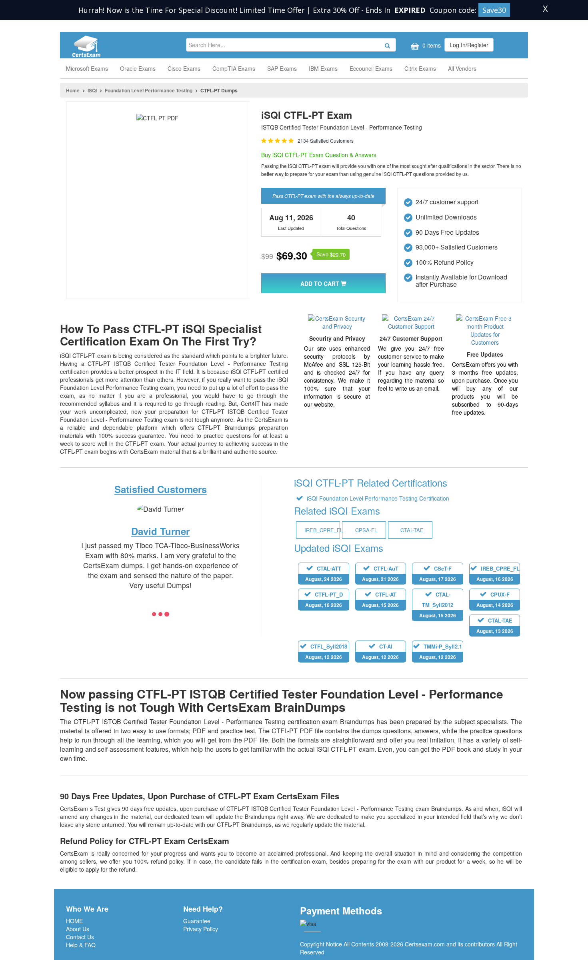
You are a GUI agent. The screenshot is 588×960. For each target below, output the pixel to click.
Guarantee (196, 921)
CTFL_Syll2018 (326, 652)
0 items (431, 45)
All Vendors (462, 68)
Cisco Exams (184, 68)
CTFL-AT (380, 600)
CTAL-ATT (323, 574)
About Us (77, 929)
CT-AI (380, 652)
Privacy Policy (200, 929)
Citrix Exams (420, 68)
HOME (74, 921)
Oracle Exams (138, 68)
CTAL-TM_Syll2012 (437, 605)
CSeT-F (437, 574)
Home (73, 90)
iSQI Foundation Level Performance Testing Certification (377, 498)
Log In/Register (469, 45)
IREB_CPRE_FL (498, 574)
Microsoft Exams (87, 68)
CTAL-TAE (494, 626)
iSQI (92, 90)
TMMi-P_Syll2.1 (440, 652)
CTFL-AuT (380, 574)
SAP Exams (282, 68)
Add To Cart (320, 283)
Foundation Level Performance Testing (148, 90)
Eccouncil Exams (371, 68)
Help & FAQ (81, 945)
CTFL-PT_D (324, 600)
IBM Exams (323, 68)
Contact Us (80, 937)
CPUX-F (494, 600)
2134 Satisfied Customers (326, 140)
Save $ (331, 254)
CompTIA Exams (233, 68)
